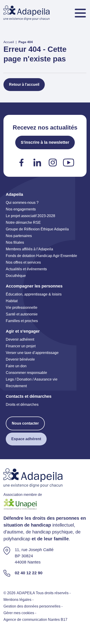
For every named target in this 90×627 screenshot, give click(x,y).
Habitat (12, 301)
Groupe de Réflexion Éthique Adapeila (37, 229)
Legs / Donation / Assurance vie (31, 379)
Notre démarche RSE (23, 222)
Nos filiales (15, 242)
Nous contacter (25, 423)
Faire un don (16, 366)
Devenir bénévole (20, 359)
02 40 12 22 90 (28, 573)
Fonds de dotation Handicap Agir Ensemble (41, 256)
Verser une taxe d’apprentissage (32, 353)
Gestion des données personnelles (31, 606)
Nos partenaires (19, 236)
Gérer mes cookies (18, 613)
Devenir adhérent (20, 339)
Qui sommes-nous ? (22, 202)
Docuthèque (16, 276)
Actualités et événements (26, 269)
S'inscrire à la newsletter (45, 142)
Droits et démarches (22, 404)
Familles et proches (22, 321)
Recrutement (16, 386)
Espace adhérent (26, 439)
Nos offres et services (23, 262)
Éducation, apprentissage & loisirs (34, 294)
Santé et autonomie (22, 314)
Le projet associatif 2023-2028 (30, 216)
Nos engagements (21, 209)
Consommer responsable (26, 373)
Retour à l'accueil (24, 84)
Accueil (8, 42)
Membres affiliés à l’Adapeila (29, 249)
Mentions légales (17, 600)
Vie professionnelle (21, 307)
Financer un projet (21, 346)
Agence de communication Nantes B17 (35, 619)
